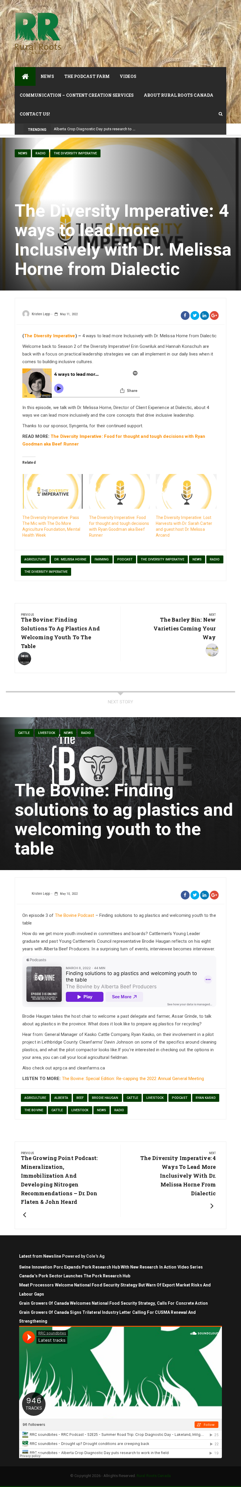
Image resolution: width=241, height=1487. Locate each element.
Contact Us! (35, 114)
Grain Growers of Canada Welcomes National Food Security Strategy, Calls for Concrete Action (114, 1303)
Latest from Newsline (40, 1256)
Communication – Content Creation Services (77, 95)
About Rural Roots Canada (178, 95)
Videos (128, 76)
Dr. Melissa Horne (70, 559)
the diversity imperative (162, 559)
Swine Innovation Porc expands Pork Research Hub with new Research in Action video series (111, 1267)
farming (102, 559)
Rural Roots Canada (154, 1475)
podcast (125, 559)
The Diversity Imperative (75, 153)
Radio (41, 153)
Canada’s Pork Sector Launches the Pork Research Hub (74, 1276)
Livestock (155, 1098)
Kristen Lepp (41, 314)
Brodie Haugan (105, 1098)
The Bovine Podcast (74, 915)
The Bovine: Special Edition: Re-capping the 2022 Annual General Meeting (133, 1078)
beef (80, 1098)
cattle (24, 733)
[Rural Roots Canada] (25, 76)
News (47, 76)
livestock (47, 733)
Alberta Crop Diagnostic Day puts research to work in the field (107, 129)
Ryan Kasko (206, 1098)
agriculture (35, 559)
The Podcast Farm (87, 76)
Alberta (61, 1098)
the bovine (33, 1110)
